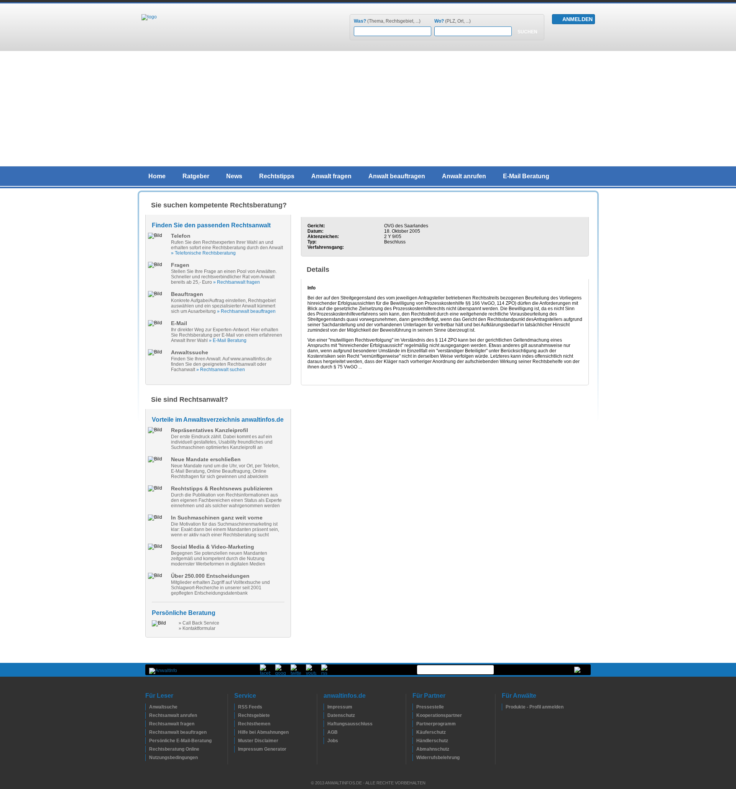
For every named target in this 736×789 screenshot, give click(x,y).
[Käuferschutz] (414, 732)
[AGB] (325, 732)
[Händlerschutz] (414, 740)
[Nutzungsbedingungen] (147, 757)
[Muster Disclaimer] (236, 740)
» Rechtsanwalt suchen (220, 369)
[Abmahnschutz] (414, 749)
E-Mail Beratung (526, 176)
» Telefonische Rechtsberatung (203, 253)
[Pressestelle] (414, 707)
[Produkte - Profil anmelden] (504, 707)
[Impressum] (325, 707)
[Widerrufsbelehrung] (414, 757)
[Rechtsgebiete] (236, 715)
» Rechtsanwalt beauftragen (246, 311)
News (234, 176)
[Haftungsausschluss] (325, 723)
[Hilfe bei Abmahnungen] (236, 732)
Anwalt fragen (331, 176)
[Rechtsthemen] (236, 723)
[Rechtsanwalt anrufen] (147, 715)
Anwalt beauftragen (396, 176)
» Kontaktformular (197, 628)
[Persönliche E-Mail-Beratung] (147, 740)
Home (157, 176)
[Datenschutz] (325, 715)
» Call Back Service (199, 623)
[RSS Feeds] (236, 707)
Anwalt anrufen (464, 176)
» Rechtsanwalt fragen (236, 282)
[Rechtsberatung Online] (147, 749)
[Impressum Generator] (236, 749)
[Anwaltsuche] (147, 707)
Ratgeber (195, 176)
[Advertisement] (368, 108)
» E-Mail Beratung (227, 340)
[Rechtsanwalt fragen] (147, 723)
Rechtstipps (276, 176)
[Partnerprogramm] (414, 723)
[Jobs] (325, 740)
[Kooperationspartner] (414, 715)
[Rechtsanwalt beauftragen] (147, 732)
